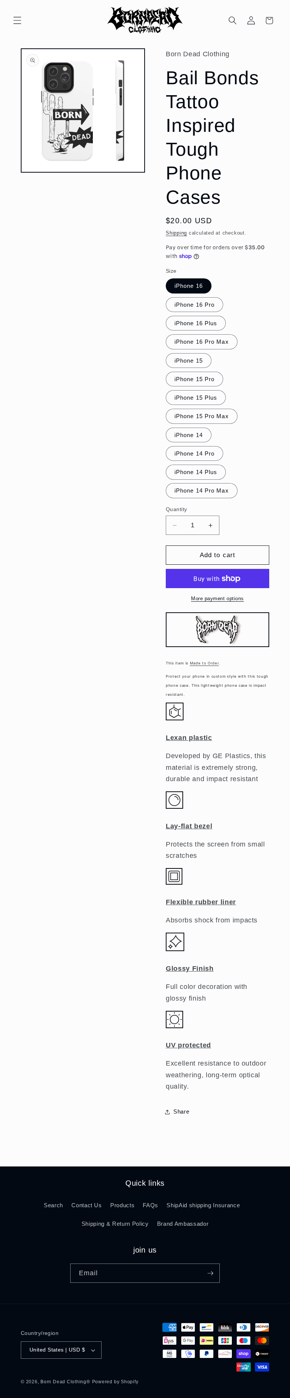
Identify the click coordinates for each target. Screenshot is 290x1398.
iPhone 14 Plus (195, 472)
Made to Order (204, 663)
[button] (17, 20)
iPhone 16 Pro (194, 304)
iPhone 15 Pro (194, 379)
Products (122, 1205)
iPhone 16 (188, 286)
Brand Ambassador (183, 1223)
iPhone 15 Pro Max (201, 416)
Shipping (176, 233)
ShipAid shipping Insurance (203, 1205)
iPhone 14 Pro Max (201, 490)
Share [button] (181, 1111)
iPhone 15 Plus (195, 397)
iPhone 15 (188, 360)
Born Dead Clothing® (65, 1381)
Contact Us (86, 1205)
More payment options (217, 598)
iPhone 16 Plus (195, 323)
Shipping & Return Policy (115, 1223)
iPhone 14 (188, 435)
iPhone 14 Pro (194, 453)
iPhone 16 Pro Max (201, 341)
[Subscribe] (210, 1273)
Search (53, 1205)
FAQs (150, 1205)
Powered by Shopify (115, 1381)
